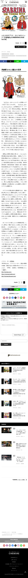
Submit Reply (17, 335)
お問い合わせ (14, 559)
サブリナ (11, 54)
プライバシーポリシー (14, 566)
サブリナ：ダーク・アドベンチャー (8, 55)
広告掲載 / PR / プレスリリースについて (14, 564)
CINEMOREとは (14, 557)
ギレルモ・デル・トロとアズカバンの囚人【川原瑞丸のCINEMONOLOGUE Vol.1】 (19, 381)
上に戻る (25, 572)
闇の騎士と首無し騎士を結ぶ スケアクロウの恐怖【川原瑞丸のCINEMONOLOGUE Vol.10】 (19, 391)
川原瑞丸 (8, 51)
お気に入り (6, 2)
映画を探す (2, 1)
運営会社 (14, 568)
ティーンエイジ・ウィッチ (21, 55)
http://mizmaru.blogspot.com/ (8, 276)
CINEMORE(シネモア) (6, 532)
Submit (6, 344)
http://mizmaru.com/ (6, 272)
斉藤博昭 (22, 463)
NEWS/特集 (14, 532)
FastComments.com (15, 355)
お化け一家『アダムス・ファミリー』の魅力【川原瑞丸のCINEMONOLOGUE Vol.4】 (19, 403)
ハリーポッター (5, 57)
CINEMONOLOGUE (5, 54)
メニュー (26, 1)
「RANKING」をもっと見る (18, 479)
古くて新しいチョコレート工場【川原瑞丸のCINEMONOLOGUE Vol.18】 (19, 414)
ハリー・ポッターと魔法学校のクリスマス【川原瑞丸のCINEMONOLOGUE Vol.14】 (19, 369)
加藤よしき (23, 436)
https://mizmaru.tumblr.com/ (8, 274)
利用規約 (3, 316)
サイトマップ (14, 570)
